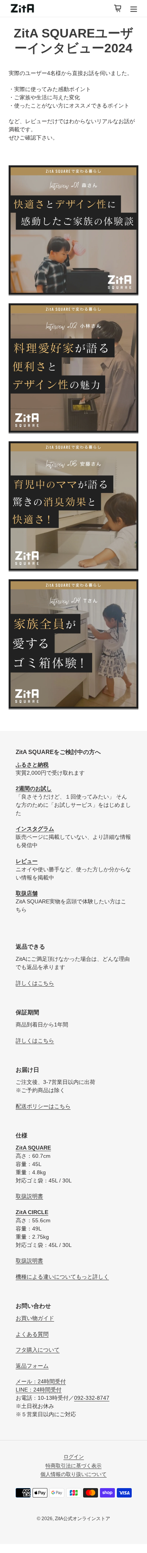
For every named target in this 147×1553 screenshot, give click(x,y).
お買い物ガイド (35, 1318)
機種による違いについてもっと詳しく (62, 1277)
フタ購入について (38, 1350)
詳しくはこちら (35, 983)
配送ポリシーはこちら (43, 1106)
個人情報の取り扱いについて (73, 1474)
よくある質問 (32, 1334)
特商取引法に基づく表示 (73, 1466)
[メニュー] (133, 8)
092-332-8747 (91, 1398)
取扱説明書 (29, 1196)
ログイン (74, 1457)
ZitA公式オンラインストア (82, 1518)
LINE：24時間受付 (39, 1389)
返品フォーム (32, 1366)
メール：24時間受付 (41, 1381)
